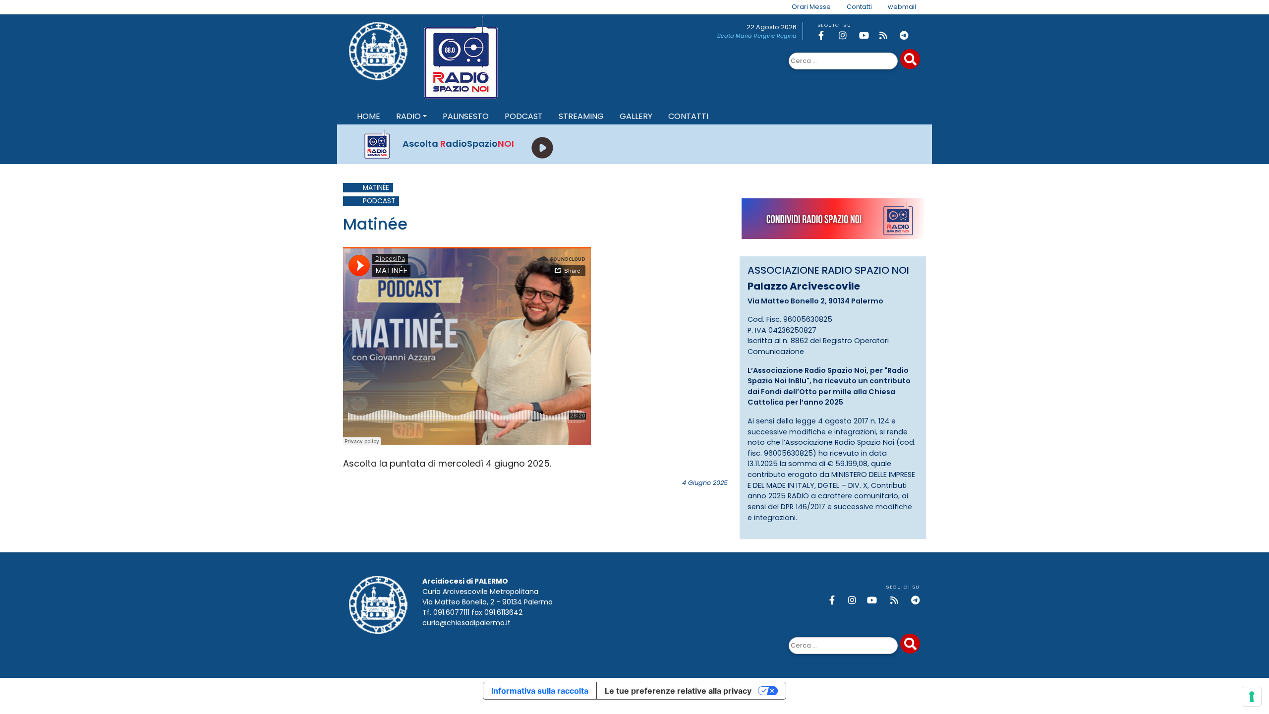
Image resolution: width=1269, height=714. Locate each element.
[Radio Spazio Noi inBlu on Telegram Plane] (908, 35)
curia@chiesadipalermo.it (466, 623)
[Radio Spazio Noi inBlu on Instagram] (847, 35)
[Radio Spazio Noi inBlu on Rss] (888, 35)
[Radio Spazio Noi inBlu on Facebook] (827, 35)
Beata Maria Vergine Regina (757, 36)
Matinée (376, 187)
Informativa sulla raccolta (539, 691)
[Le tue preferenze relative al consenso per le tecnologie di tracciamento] (1251, 696)
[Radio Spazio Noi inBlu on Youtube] (867, 35)
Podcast (379, 201)
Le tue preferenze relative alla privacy (678, 691)
